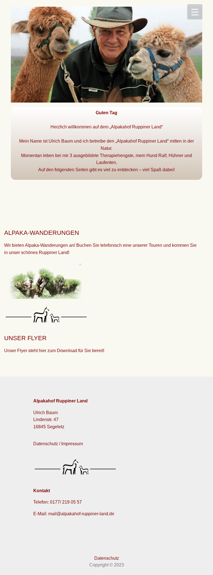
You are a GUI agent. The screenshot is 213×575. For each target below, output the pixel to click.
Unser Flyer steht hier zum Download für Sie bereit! (54, 350)
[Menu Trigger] (194, 11)
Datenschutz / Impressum (58, 443)
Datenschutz (106, 558)
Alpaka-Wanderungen (46, 245)
